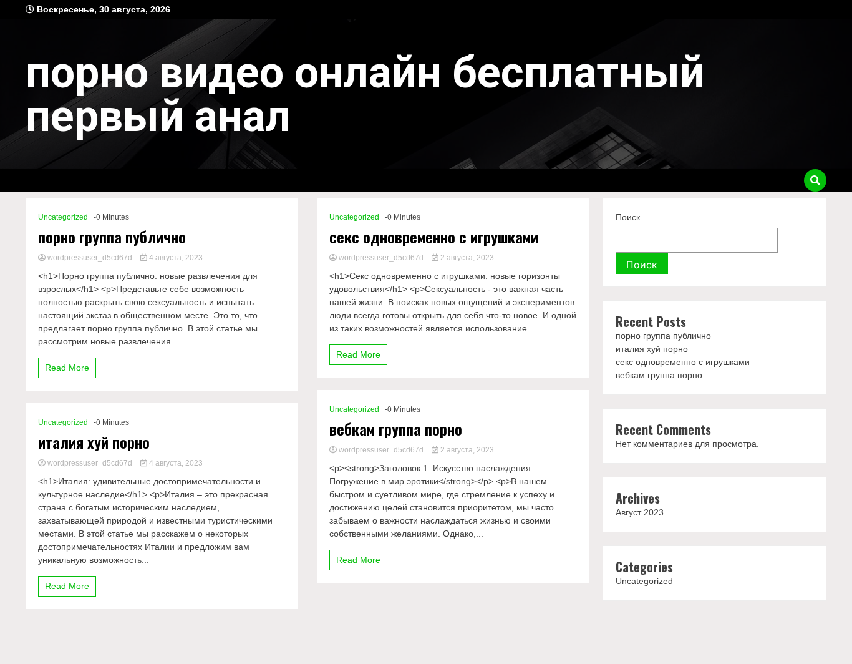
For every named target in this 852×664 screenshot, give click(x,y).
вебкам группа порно (395, 429)
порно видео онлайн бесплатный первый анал (365, 94)
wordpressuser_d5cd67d (90, 257)
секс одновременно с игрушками (433, 237)
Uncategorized (63, 217)
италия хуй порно (94, 442)
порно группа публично (112, 237)
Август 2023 (640, 512)
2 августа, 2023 (466, 257)
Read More (67, 368)
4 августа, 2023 (175, 257)
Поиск (628, 217)
